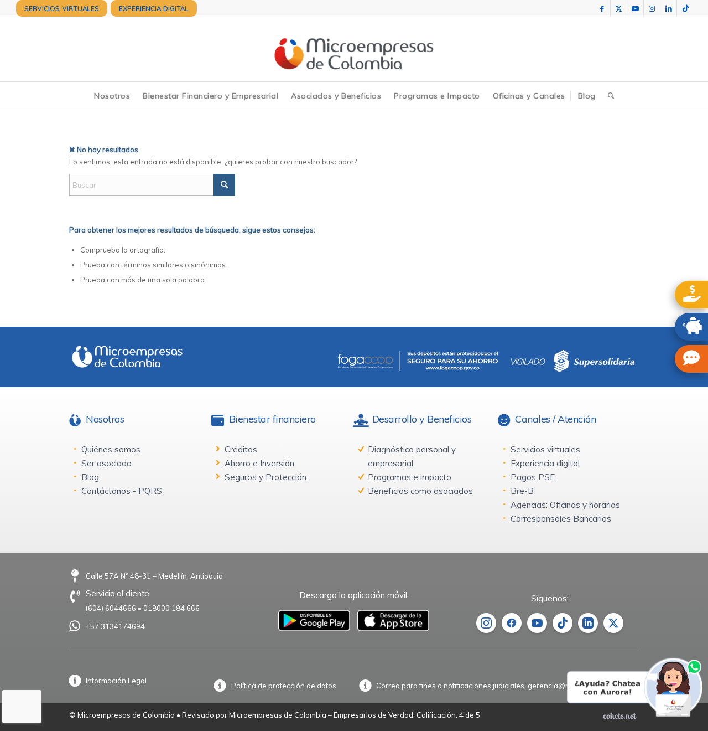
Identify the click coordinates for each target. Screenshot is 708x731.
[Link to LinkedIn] (668, 8)
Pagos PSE (533, 477)
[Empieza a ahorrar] (691, 327)
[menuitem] (61, 8)
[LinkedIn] (588, 623)
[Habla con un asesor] (691, 359)
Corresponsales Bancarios (561, 518)
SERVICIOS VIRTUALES (61, 8)
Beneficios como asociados (420, 491)
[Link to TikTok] (685, 8)
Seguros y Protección (265, 477)
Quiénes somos (110, 449)
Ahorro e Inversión (259, 463)
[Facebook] (512, 623)
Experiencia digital (545, 463)
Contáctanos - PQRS (121, 491)
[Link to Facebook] (602, 8)
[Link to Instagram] (652, 8)
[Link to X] (619, 8)
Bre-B (522, 491)
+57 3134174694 (115, 626)
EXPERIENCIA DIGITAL (154, 8)
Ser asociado (106, 463)
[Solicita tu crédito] (691, 294)
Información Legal (116, 680)
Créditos (241, 449)
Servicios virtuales (545, 449)
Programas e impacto (409, 477)
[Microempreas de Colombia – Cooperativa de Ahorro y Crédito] (354, 49)
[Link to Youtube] (635, 8)
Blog (90, 477)
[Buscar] (611, 96)
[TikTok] (562, 623)
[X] (613, 623)
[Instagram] (486, 623)
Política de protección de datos (283, 685)
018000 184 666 (171, 608)
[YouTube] (537, 623)
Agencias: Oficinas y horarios (565, 505)
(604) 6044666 (111, 608)
